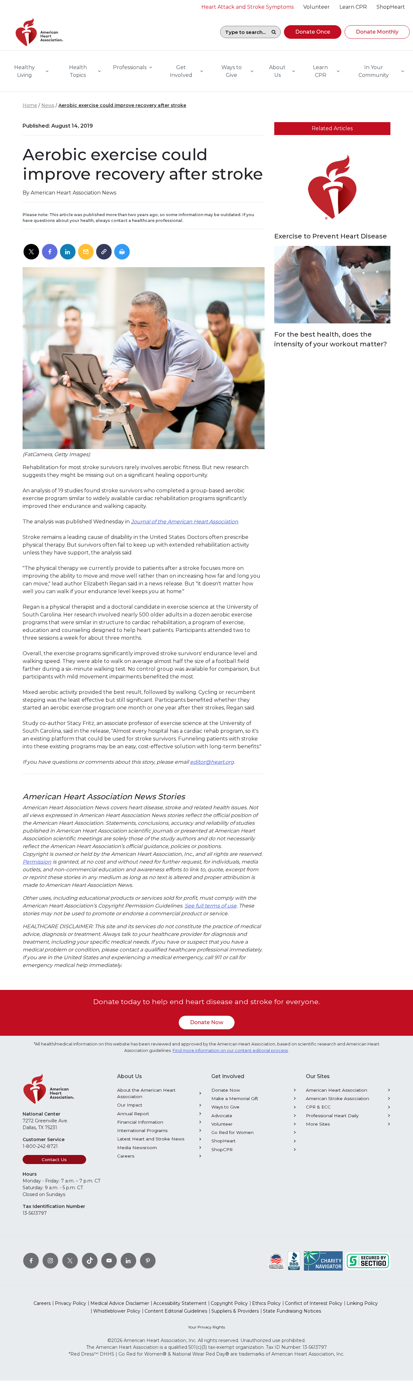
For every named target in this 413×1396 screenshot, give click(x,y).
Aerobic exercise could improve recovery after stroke (122, 105)
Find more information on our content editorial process (230, 1050)
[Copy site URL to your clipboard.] (104, 252)
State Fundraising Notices (292, 1311)
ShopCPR (222, 1149)
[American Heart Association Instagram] (50, 1261)
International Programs (142, 1130)
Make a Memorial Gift (234, 1098)
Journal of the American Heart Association (184, 522)
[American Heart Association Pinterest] (147, 1261)
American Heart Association (336, 1090)
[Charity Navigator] (323, 1261)
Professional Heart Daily (332, 1115)
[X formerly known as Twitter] (70, 1261)
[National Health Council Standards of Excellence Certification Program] (276, 1261)
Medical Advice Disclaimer (119, 1303)
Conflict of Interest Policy (313, 1303)
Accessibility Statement (179, 1303)
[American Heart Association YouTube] (109, 1261)
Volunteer (222, 1124)
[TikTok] (89, 1261)
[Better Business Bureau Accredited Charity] (294, 1261)
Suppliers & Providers (235, 1311)
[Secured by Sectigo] (367, 1261)
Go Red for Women (232, 1132)
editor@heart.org (212, 762)
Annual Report (133, 1113)
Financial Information (140, 1122)
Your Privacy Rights (206, 1327)
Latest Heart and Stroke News (150, 1138)
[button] (312, 32)
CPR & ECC (318, 1106)
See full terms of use (211, 906)
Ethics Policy (266, 1303)
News (47, 105)
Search (273, 32)
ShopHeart (223, 1140)
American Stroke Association (337, 1098)
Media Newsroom (137, 1147)
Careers (125, 1156)
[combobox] (243, 32)
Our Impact (129, 1104)
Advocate (221, 1115)
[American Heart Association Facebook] (31, 1261)
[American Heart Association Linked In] (128, 1261)
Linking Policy (362, 1303)
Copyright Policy (229, 1303)
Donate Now (206, 1022)
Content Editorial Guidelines (176, 1311)
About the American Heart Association (146, 1093)
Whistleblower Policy (116, 1311)
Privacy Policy (70, 1303)
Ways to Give (225, 1106)
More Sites (318, 1124)
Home (30, 105)
